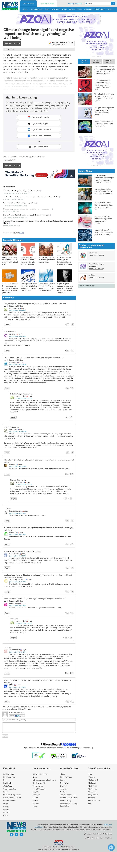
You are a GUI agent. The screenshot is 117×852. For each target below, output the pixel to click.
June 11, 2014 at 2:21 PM (24, 398)
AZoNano (91, 777)
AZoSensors (92, 789)
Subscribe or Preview (96, 255)
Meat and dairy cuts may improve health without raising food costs (10, 260)
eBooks (6, 807)
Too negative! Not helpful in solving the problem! (22, 551)
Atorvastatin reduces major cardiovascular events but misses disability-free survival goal (103, 85)
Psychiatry (93, 253)
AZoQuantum (93, 795)
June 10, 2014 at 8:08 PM (17, 310)
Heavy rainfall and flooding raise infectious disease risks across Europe (64, 260)
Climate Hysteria (10, 332)
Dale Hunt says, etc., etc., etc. (21, 394)
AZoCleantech (93, 780)
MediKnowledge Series (12, 795)
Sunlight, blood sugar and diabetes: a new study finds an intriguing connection (104, 111)
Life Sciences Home (47, 4)
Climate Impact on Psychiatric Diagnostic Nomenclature (21, 191)
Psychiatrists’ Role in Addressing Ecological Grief (19, 203)
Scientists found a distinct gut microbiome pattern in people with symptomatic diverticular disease (104, 70)
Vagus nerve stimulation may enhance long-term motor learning (103, 123)
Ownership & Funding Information (68, 805)
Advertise (63, 789)
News (5, 780)
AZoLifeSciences (94, 801)
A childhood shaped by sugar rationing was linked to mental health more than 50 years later (10, 288)
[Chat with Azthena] (111, 847)
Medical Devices (9, 801)
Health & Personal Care (12, 798)
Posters (6, 810)
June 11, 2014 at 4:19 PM (17, 534)
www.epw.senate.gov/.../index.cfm (17, 345)
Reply (7, 325)
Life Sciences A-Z (39, 783)
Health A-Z (7, 783)
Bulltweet (7, 509)
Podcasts (6, 812)
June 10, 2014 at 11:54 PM (17, 432)
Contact (63, 792)
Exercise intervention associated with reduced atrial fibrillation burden (103, 191)
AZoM (90, 774)
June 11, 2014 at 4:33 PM (17, 556)
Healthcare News (38, 157)
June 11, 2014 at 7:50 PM (17, 582)
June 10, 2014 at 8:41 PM (17, 336)
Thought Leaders (9, 789)
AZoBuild (91, 798)
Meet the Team (66, 777)
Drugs (5, 804)
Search (62, 780)
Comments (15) (9, 160)
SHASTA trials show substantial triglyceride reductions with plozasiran (103, 219)
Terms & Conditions (67, 795)
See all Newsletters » (87, 286)
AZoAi (90, 804)
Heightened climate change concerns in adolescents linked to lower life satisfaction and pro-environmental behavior (38, 222)
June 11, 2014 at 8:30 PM (17, 605)
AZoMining (92, 792)
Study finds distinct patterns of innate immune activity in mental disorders (28, 260)
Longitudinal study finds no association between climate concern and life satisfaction (31, 197)
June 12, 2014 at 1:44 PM (17, 687)
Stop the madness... (11, 427)
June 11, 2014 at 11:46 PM (17, 652)
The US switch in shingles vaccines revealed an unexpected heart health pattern (104, 97)
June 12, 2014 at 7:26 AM (24, 623)
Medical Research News (20, 157)
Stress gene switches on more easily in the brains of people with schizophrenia (29, 287)
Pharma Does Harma (18, 480)
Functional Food (9, 777)
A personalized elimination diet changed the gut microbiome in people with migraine (104, 178)
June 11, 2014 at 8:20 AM (17, 513)
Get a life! (7, 647)
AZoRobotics (92, 786)
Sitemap (63, 786)
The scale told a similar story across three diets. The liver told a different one (103, 206)
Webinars (36, 795)
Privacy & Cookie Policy (68, 798)
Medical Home (28, 4)
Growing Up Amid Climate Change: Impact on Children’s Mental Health (26, 215)
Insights (6, 792)
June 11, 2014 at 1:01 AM (24, 484)
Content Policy (65, 801)
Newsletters (64, 783)
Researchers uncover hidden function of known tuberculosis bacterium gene (47, 287)
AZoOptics (92, 783)
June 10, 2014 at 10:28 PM (17, 365)
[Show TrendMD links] (74, 232)
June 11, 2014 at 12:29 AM (17, 467)
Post (5, 736)
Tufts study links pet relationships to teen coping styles (47, 259)
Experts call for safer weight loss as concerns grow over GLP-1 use (103, 232)
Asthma (92, 275)
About (62, 774)
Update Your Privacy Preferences (99, 834)
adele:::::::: (14, 619)
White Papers (8, 786)
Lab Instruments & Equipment (44, 780)
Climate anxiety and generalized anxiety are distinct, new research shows (27, 209)
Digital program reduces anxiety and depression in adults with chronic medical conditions (65, 288)
